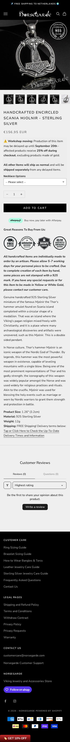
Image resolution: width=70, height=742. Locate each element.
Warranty (10, 637)
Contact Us (11, 587)
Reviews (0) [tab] (19, 474)
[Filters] (7, 485)
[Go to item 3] (32, 99)
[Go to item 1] (9, 99)
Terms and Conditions (18, 611)
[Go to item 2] (20, 99)
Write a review (35, 507)
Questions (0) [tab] (50, 474)
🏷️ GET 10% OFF (15, 738)
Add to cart (35, 208)
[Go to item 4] (43, 99)
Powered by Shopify (49, 711)
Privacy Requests (15, 631)
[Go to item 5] (55, 99)
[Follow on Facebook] (5, 701)
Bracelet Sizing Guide (17, 554)
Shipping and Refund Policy (21, 605)
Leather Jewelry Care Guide (21, 567)
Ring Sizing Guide (15, 548)
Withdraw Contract (16, 618)
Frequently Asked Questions (22, 580)
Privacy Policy (12, 624)
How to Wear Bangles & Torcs (23, 561)
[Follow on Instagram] (15, 701)
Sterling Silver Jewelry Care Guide (26, 574)
